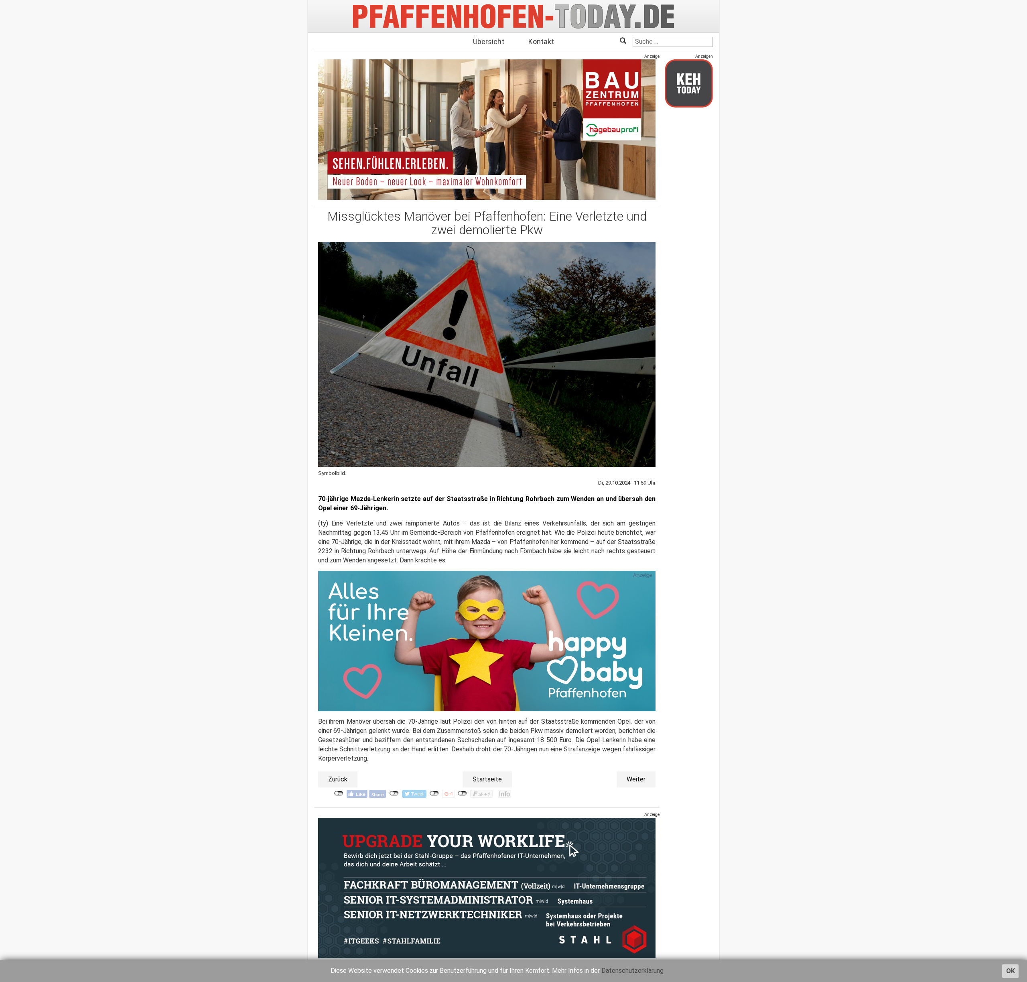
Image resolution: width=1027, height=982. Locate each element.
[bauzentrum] (487, 129)
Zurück (337, 779)
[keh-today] (689, 83)
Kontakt (541, 41)
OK (1010, 971)
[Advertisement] (689, 234)
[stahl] (487, 888)
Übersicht (488, 41)
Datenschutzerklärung (632, 970)
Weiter (636, 779)
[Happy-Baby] (487, 640)
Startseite (487, 779)
